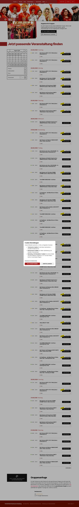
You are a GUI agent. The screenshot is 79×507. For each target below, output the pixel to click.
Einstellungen (47, 263)
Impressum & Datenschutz (31, 260)
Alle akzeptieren (32, 263)
